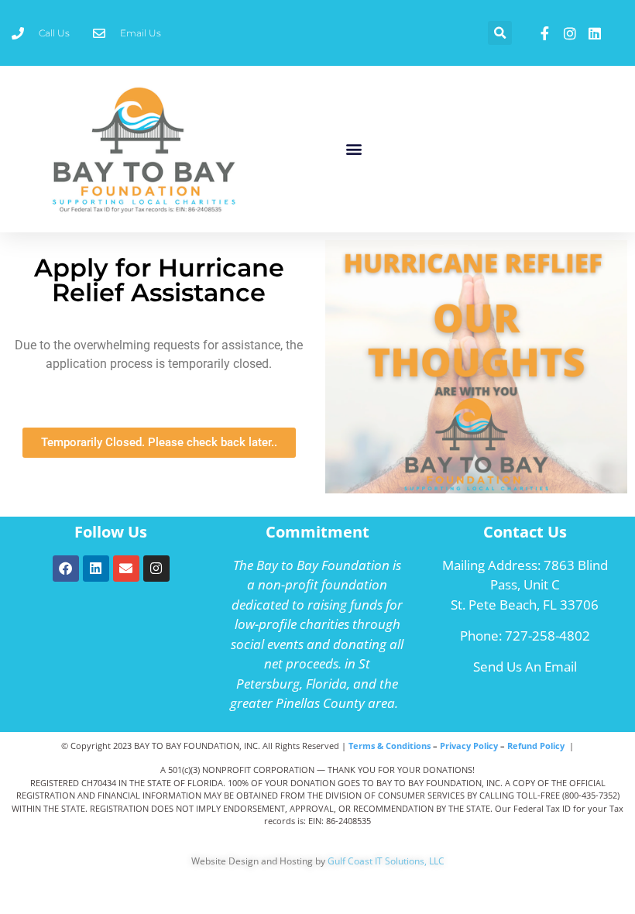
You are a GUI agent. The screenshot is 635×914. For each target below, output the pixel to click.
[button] (500, 33)
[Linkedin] (96, 568)
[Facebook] (66, 568)
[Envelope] (126, 568)
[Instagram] (156, 568)
